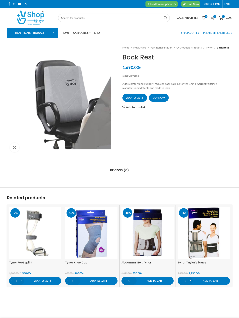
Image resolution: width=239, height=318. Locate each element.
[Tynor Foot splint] (35, 233)
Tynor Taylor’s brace (192, 262)
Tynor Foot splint (20, 262)
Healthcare (139, 47)
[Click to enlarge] (14, 147)
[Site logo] (30, 17)
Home (125, 47)
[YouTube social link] (19, 4)
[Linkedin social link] (25, 4)
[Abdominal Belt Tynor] (147, 233)
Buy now (159, 97)
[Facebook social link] (9, 4)
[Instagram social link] (14, 4)
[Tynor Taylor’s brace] (204, 233)
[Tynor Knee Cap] (91, 233)
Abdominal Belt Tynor (136, 262)
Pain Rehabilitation (161, 47)
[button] (35, 281)
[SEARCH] (165, 18)
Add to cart (134, 97)
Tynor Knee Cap (76, 262)
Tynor (209, 47)
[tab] (119, 168)
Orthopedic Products (189, 47)
